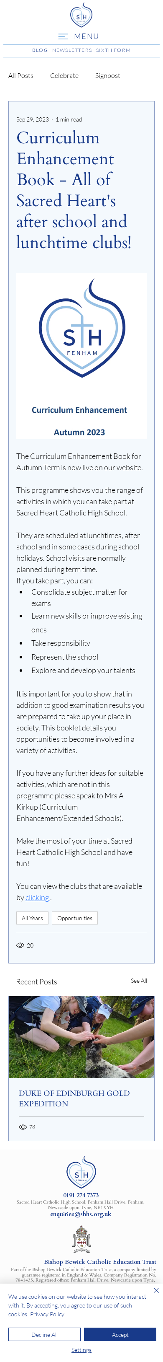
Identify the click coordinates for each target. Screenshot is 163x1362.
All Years (32, 918)
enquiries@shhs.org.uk (81, 1214)
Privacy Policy (47, 1314)
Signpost (107, 75)
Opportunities (74, 918)
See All (139, 980)
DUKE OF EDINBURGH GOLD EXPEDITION (74, 1098)
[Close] (151, 1295)
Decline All (44, 1334)
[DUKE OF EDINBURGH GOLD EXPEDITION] (81, 1037)
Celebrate (64, 75)
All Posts (20, 75)
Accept (120, 1334)
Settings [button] (81, 1349)
